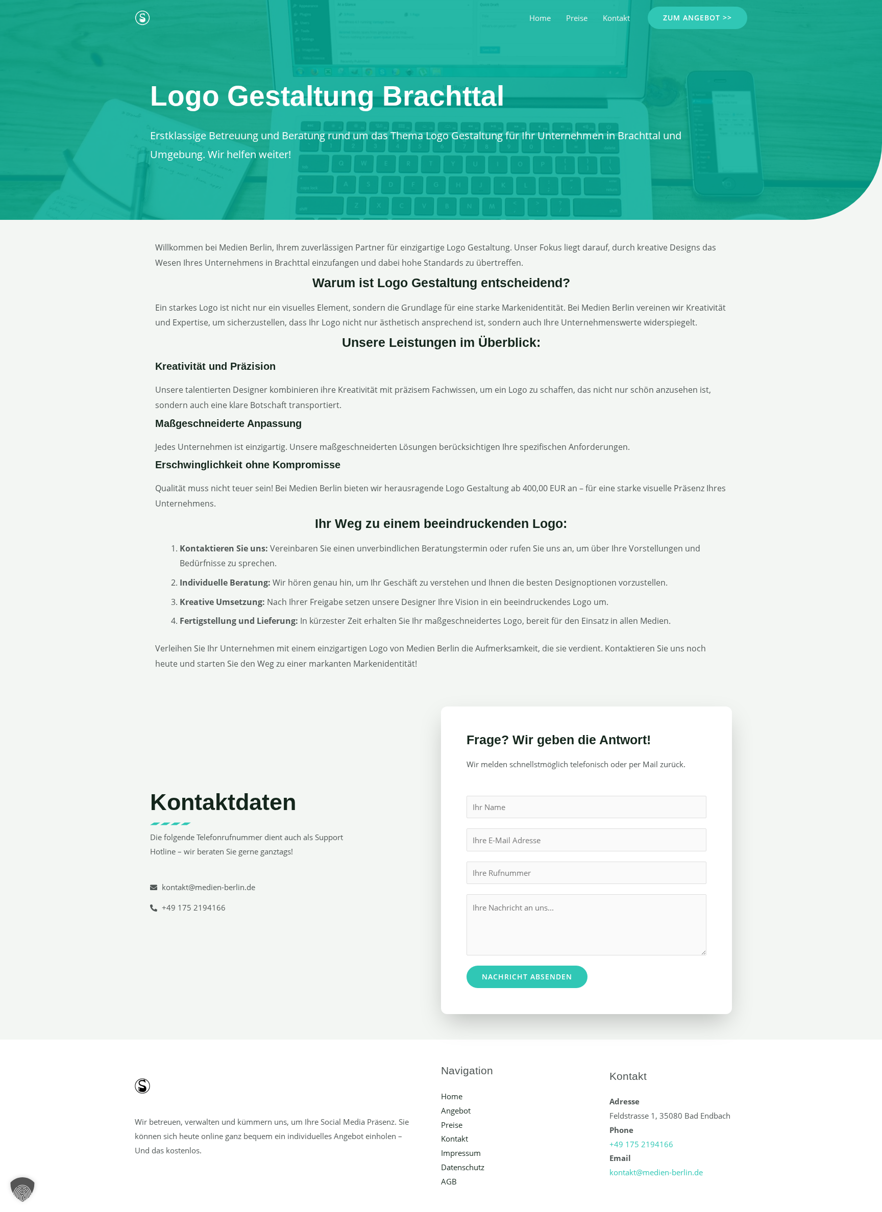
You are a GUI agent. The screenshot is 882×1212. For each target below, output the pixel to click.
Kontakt (616, 18)
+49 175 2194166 (641, 1144)
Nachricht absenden (527, 976)
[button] (697, 18)
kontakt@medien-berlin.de (656, 1172)
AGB (449, 1181)
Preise (576, 18)
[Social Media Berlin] (142, 17)
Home (540, 18)
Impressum (461, 1153)
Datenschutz (462, 1167)
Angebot (456, 1110)
